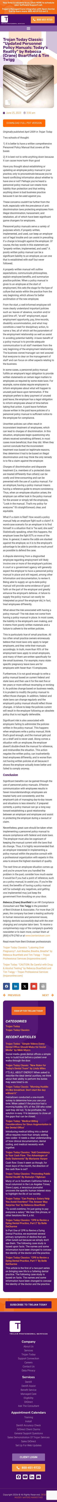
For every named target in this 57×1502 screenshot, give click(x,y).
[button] (28, 28)
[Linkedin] (31, 1477)
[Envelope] (38, 1477)
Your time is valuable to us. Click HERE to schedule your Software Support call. (28, 3)
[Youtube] (25, 1477)
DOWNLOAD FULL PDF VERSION (24, 123)
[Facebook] (18, 1477)
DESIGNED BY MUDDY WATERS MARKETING (34, 1496)
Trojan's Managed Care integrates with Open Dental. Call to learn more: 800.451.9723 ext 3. (28, 10)
